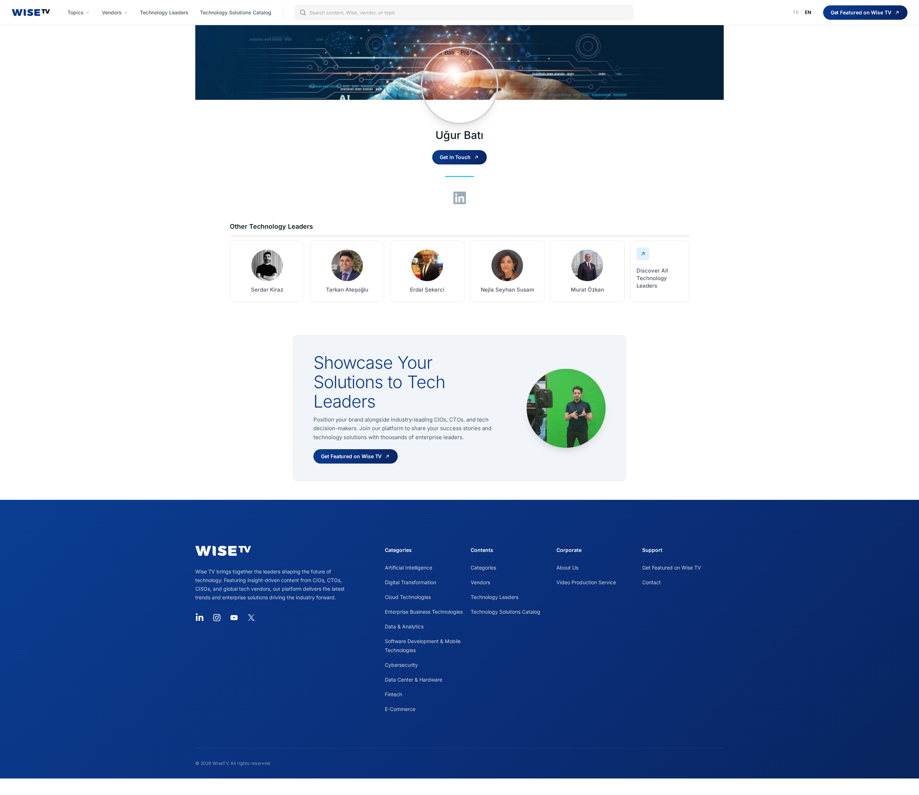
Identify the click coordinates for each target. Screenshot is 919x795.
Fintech (393, 694)
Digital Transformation (410, 582)
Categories (483, 567)
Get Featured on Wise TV (671, 567)
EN (808, 12)
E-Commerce (400, 709)
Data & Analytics (404, 626)
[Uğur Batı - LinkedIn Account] (459, 198)
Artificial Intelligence (408, 567)
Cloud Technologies (408, 597)
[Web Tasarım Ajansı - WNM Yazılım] (459, 787)
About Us (567, 567)
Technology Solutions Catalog (505, 612)
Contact (651, 582)
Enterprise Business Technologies (424, 612)
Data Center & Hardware (413, 680)
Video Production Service (586, 582)
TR (796, 12)
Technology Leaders (494, 597)
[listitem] (267, 271)
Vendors (480, 582)
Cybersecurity (401, 665)
